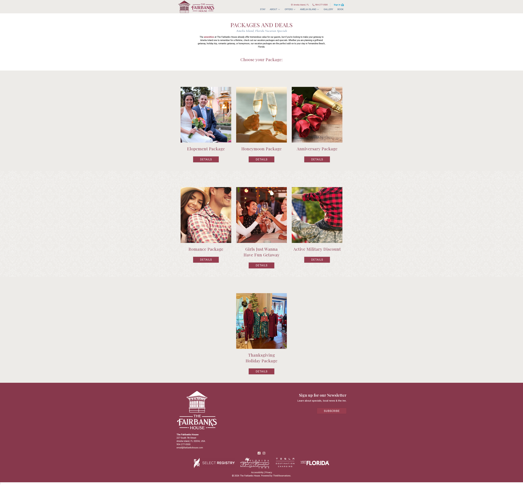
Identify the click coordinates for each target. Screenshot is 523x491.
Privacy (268, 472)
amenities (209, 37)
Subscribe (332, 411)
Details (206, 159)
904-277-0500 (321, 5)
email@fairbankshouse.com (190, 447)
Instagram (264, 453)
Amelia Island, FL (301, 5)
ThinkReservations (282, 475)
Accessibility (257, 472)
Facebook (259, 453)
